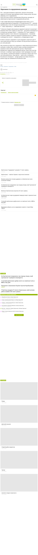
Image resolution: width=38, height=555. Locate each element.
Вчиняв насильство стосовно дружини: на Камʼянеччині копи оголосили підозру (16, 179)
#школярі (1, 66)
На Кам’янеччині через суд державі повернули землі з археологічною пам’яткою (18, 196)
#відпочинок (6, 66)
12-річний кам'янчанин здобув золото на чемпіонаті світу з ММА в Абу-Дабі (18, 202)
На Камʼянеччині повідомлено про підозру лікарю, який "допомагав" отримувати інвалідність (18, 185)
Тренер (3, 470)
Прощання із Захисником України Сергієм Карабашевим (17, 285)
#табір (15, 66)
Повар (3, 401)
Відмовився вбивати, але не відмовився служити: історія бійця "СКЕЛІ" (17, 207)
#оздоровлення (11, 66)
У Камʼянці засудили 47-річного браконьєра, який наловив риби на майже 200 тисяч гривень (17, 290)
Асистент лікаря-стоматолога (9, 493)
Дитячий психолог (6, 424)
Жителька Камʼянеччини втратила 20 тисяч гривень (14, 191)
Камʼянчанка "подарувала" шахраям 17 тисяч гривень (15, 170)
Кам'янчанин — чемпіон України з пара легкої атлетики (15, 174)
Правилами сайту (18, 102)
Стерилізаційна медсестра (8, 447)
